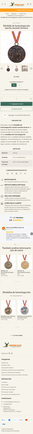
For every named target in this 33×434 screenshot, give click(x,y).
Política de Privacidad (8, 389)
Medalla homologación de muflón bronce (8, 317)
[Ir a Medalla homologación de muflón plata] (24, 307)
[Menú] (2, 4)
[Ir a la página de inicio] (16, 4)
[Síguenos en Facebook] (12, 353)
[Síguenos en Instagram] (9, 353)
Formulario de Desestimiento (10, 394)
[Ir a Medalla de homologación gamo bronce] (8, 262)
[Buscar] (5, 4)
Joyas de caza (5, 365)
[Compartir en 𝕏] (12, 173)
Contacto (4, 382)
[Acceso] (28, 4)
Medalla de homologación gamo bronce (7, 272)
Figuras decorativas (7, 367)
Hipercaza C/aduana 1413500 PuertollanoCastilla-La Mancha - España (12, 409)
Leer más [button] (9, 239)
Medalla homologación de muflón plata (24, 317)
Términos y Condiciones (8, 387)
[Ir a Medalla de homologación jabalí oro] (24, 262)
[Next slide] (31, 68)
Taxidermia (22, 13)
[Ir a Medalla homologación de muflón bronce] (8, 307)
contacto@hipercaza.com (11, 402)
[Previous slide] (2, 68)
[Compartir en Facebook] (7, 173)
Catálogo (14, 13)
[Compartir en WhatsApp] (16, 173)
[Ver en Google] (3, 228)
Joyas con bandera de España (10, 372)
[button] (1, 233)
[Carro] (30, 4)
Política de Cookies (7, 392)
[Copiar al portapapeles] (25, 173)
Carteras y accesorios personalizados (12, 370)
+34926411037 (7, 404)
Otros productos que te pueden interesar (14, 375)
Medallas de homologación (15, 15)
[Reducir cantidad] (2, 99)
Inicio (7, 13)
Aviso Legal (4, 384)
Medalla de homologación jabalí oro (23, 272)
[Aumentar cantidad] (30, 99)
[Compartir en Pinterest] (20, 173)
